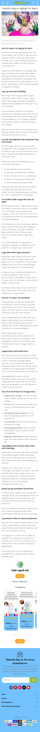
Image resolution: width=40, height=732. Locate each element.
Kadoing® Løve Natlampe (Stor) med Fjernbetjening (27, 595)
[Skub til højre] (26, 634)
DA (28, 3)
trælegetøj (6, 341)
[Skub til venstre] (21, 634)
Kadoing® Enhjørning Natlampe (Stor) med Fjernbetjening (11, 596)
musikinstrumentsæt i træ (19, 508)
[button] (11, 618)
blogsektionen (7, 556)
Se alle (20, 641)
